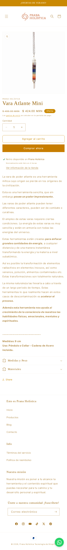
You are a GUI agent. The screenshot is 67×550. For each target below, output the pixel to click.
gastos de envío (13, 115)
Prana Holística (27, 544)
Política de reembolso (19, 460)
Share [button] (9, 379)
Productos (12, 417)
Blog (9, 424)
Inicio (10, 409)
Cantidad (7, 120)
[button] (6, 16)
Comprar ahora (33, 148)
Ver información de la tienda (22, 167)
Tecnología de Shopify (45, 544)
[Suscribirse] (55, 512)
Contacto (12, 432)
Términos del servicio (19, 452)
